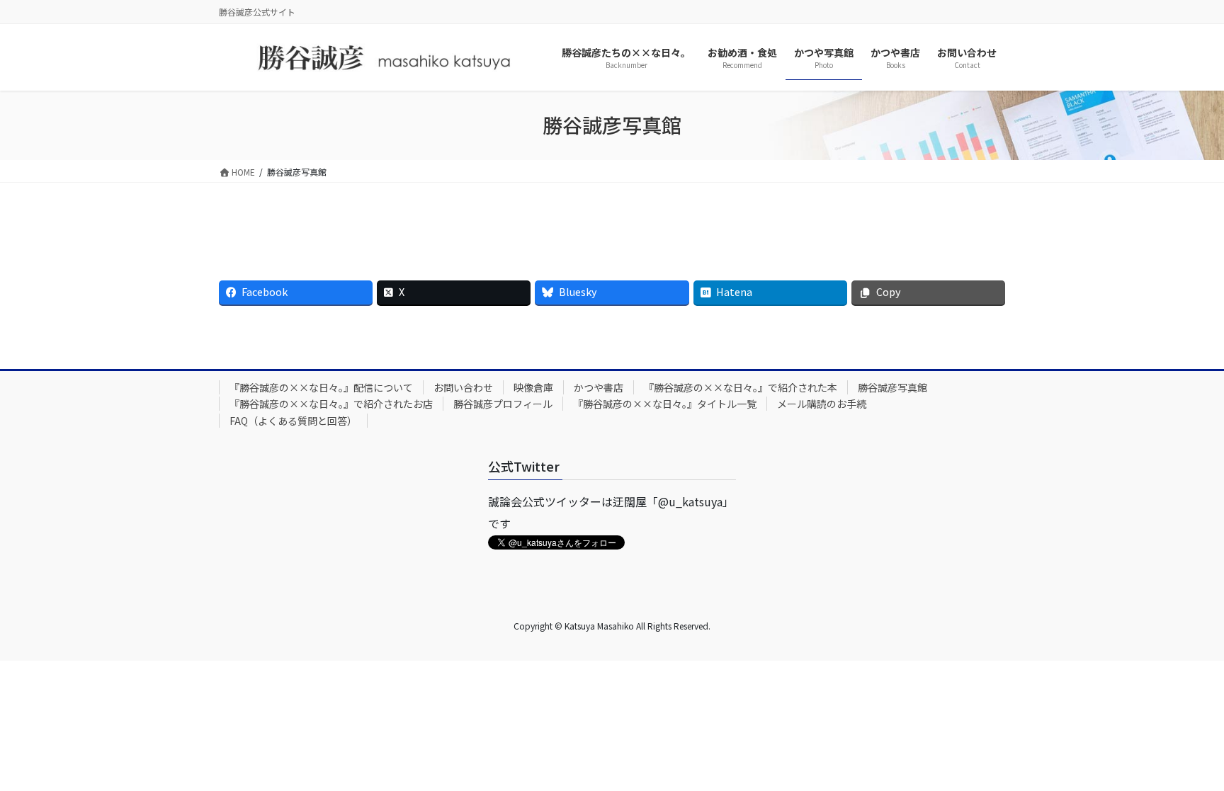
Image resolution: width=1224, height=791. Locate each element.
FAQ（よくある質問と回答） (293, 421)
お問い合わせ (463, 387)
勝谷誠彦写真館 (892, 387)
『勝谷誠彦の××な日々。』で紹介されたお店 (331, 404)
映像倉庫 (533, 387)
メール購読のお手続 (821, 404)
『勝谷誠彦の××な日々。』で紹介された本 (740, 387)
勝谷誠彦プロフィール (502, 404)
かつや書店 (598, 387)
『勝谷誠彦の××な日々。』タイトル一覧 (664, 404)
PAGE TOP (1184, 754)
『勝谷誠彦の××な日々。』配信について (321, 387)
